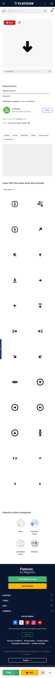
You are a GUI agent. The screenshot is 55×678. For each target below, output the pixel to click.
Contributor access (27, 579)
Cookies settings (38, 643)
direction (24, 135)
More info (6, 96)
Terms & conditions (14, 641)
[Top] (40, 305)
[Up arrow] (15, 204)
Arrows (19, 119)
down (33, 135)
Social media (27, 616)
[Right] (40, 280)
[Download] (15, 229)
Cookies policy (42, 641)
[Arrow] (40, 433)
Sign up (27, 635)
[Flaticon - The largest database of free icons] (24, 3)
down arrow (43, 135)
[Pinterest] (27, 622)
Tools (5, 600)
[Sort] (40, 204)
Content (7, 595)
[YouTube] (40, 622)
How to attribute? (28, 101)
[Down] (15, 356)
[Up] (40, 229)
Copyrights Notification (20, 643)
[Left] (15, 305)
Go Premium (27, 586)
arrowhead (8, 139)
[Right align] (15, 331)
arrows (6, 135)
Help (5, 606)
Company (7, 611)
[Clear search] (39, 11)
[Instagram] (33, 622)
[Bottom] (15, 280)
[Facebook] (15, 622)
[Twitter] (21, 622)
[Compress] (15, 382)
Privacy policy (29, 641)
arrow (15, 135)
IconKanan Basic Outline (17, 123)
